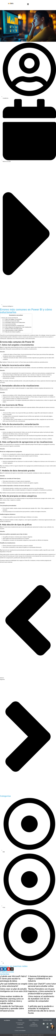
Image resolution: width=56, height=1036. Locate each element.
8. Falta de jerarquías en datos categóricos (12, 330)
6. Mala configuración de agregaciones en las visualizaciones (16, 327)
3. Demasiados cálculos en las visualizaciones (13, 322)
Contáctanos (33, 1024)
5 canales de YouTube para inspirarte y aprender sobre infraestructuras (12, 1008)
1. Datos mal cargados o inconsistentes (12, 319)
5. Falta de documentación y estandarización (13, 325)
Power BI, (27, 560)
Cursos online (20, 1027)
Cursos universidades (20, 1030)
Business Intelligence (8, 306)
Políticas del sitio (34, 1026)
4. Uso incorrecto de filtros (9, 324)
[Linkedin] (5, 969)
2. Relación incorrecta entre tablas (10, 320)
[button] (28, 4)
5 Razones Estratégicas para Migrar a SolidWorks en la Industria (40, 978)
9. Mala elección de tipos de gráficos (11, 331)
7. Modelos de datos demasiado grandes (12, 328)
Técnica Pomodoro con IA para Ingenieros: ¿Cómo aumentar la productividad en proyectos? (41, 991)
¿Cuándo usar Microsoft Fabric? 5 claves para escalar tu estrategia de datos (13, 978)
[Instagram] (12, 969)
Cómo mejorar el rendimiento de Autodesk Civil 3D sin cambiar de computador (41, 998)
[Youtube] (8, 969)
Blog (34, 1022)
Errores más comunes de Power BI (9, 317)
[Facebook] (43, 1024)
